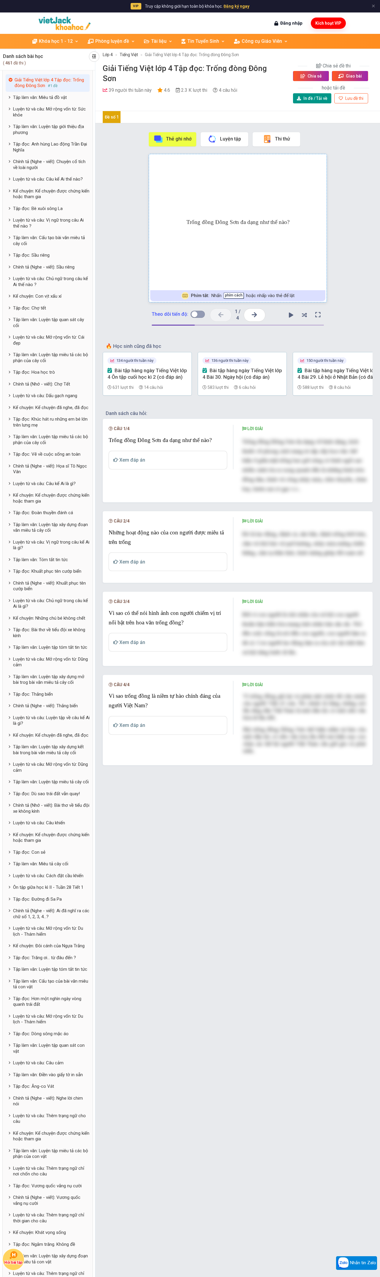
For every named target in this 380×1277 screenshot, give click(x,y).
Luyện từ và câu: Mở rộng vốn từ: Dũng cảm (50, 662)
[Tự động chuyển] (291, 315)
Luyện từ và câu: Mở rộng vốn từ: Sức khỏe (49, 112)
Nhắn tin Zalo (362, 1262)
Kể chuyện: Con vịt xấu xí (37, 296)
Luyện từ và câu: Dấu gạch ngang (45, 395)
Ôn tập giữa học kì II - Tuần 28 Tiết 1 (48, 887)
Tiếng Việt (129, 54)
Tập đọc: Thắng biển (33, 694)
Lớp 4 (108, 54)
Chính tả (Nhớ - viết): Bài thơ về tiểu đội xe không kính (51, 808)
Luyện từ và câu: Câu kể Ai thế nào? (48, 179)
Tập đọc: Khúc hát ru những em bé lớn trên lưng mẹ (50, 422)
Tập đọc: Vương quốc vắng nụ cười (47, 1185)
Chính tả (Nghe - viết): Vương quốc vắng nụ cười (46, 1200)
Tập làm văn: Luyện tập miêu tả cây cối (51, 781)
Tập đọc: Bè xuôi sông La (38, 208)
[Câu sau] (254, 315)
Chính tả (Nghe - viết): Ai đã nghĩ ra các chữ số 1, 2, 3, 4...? (51, 913)
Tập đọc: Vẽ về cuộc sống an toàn (46, 454)
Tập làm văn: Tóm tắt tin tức (40, 559)
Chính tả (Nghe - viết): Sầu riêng (44, 267)
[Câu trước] (221, 315)
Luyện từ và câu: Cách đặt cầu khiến (48, 875)
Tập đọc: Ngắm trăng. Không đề (44, 1244)
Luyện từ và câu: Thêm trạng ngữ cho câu (49, 1118)
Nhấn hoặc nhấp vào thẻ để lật (242, 295)
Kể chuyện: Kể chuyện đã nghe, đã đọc (50, 407)
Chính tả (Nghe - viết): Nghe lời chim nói (48, 1101)
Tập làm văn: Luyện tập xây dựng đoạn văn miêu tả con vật (50, 1259)
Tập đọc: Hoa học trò (34, 372)
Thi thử (282, 139)
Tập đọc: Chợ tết (29, 308)
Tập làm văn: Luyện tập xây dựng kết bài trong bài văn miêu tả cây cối (48, 749)
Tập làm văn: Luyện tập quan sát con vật (49, 1048)
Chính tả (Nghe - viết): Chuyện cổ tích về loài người (49, 164)
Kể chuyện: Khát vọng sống (39, 1232)
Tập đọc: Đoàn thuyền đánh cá (43, 512)
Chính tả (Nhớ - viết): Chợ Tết (41, 384)
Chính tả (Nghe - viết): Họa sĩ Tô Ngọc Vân (50, 469)
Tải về (315, 98)
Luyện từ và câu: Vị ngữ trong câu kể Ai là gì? (51, 545)
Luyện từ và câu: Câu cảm (38, 1063)
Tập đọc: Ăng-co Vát (33, 1086)
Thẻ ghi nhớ (178, 139)
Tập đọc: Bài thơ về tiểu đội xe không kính (49, 632)
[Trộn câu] (305, 315)
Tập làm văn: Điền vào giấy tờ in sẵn (48, 1074)
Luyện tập (230, 139)
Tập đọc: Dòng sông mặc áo (41, 1033)
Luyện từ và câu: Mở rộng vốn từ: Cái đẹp (48, 340)
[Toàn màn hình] (318, 315)
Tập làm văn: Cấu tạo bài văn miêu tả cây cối (49, 240)
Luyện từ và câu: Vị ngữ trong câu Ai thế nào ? (48, 223)
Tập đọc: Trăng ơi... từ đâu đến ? (44, 957)
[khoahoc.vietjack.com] (64, 23)
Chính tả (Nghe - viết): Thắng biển (45, 705)
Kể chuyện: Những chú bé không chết (49, 618)
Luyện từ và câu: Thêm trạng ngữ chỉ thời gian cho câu (48, 1218)
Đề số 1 (112, 117)
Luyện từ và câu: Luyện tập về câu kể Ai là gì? (51, 720)
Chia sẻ (314, 76)
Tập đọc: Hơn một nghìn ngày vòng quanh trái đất (47, 1001)
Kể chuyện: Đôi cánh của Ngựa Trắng (49, 945)
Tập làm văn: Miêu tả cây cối (40, 863)
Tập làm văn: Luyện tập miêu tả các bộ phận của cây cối (50, 357)
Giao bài (353, 76)
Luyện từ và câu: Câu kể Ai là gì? (44, 483)
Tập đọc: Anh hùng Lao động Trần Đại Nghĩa (50, 147)
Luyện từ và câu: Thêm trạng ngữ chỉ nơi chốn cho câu (48, 1171)
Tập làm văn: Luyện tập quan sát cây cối (48, 322)
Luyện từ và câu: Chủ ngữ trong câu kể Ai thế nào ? (50, 281)
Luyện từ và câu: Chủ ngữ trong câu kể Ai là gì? (50, 603)
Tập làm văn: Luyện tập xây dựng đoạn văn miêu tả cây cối (50, 527)
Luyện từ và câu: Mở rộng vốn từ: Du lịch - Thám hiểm (48, 931)
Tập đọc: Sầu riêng (31, 255)
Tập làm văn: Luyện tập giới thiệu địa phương (48, 129)
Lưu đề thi (353, 98)
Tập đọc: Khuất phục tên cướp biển (47, 571)
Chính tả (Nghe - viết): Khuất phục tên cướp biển (49, 586)
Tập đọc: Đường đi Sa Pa (37, 899)
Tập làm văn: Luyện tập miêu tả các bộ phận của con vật (50, 1153)
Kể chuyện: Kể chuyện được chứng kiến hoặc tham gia (51, 194)
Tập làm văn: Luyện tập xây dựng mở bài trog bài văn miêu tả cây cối (48, 679)
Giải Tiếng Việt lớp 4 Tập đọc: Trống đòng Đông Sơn (192, 54)
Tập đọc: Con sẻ (29, 852)
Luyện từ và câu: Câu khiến (39, 822)
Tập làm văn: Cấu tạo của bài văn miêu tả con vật (50, 984)
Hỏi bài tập (13, 1262)
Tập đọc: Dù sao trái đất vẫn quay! (46, 793)
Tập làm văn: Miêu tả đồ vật (40, 97)
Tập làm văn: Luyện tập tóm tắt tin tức (50, 647)
